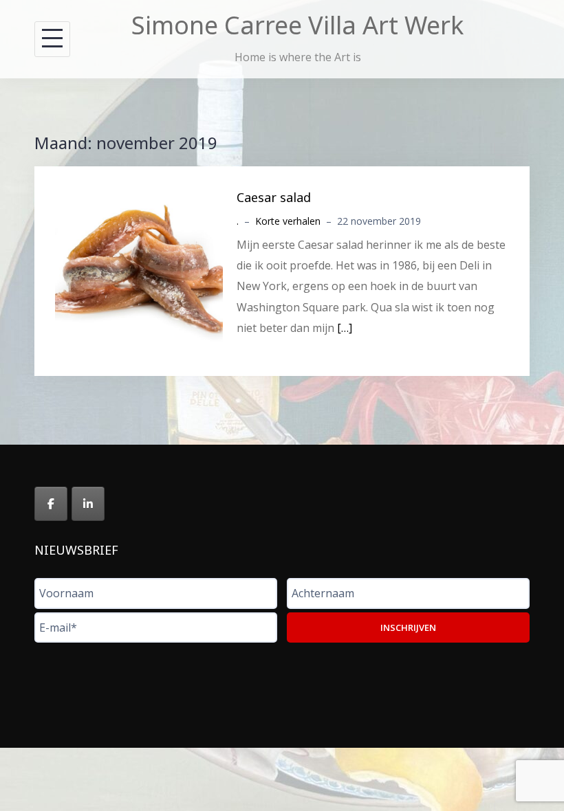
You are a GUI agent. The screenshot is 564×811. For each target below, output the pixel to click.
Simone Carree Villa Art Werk (297, 25)
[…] (344, 327)
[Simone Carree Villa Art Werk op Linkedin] (88, 504)
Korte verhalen (288, 220)
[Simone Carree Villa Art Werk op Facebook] (50, 504)
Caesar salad (274, 197)
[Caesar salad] (139, 270)
